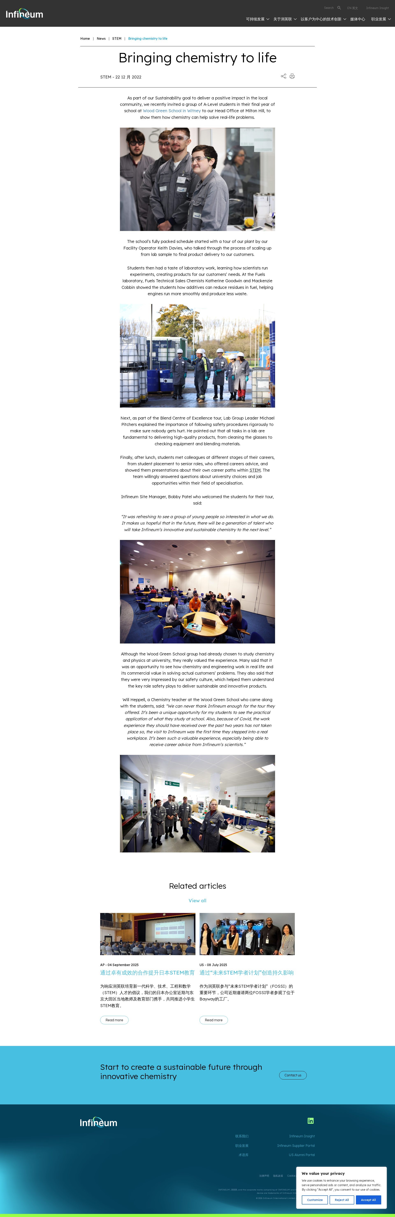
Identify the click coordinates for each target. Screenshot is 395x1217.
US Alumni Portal (302, 1155)
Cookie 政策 (294, 1175)
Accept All (368, 1200)
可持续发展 (256, 19)
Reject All (342, 1200)
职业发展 (379, 19)
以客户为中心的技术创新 (322, 19)
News (101, 38)
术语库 (244, 1155)
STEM (116, 38)
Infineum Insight (377, 8)
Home (85, 38)
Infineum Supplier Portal (296, 1146)
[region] (341, 1188)
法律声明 (264, 1175)
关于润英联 (283, 19)
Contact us (293, 1075)
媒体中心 (357, 19)
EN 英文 (352, 8)
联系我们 (242, 1136)
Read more (114, 1020)
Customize (315, 1200)
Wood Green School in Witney (172, 110)
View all (197, 900)
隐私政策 (278, 1175)
